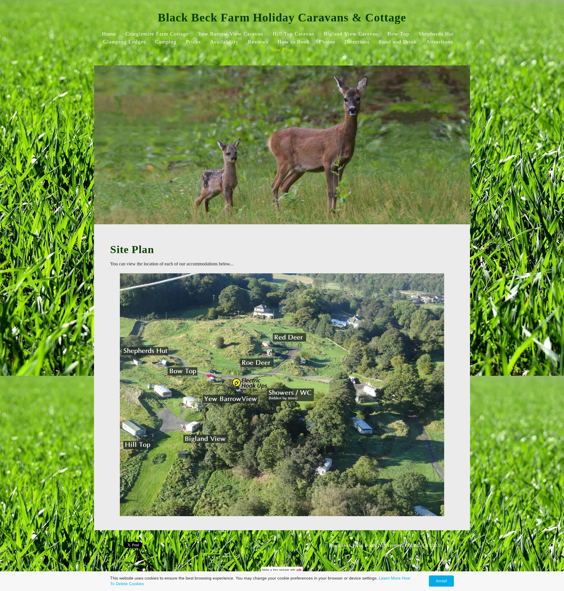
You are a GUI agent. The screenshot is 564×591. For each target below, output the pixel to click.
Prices (193, 42)
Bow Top (398, 34)
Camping (166, 42)
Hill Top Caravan (293, 34)
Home (109, 34)
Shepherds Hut (436, 34)
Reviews (258, 42)
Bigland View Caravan (351, 34)
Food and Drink (398, 42)
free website (281, 569)
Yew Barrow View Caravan (230, 34)
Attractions (439, 42)
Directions (357, 42)
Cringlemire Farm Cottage (157, 34)
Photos (327, 42)
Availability (224, 42)
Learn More (390, 578)
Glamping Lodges (124, 42)
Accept (441, 581)
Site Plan (282, 50)
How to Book (294, 42)
